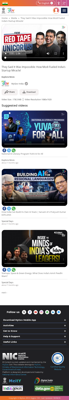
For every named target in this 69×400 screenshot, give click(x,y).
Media (14, 18)
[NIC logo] (16, 356)
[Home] (8, 10)
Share (12, 92)
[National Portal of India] (18, 388)
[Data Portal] (50, 388)
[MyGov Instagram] (41, 312)
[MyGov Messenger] (59, 312)
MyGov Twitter (24, 312)
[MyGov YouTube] (36, 312)
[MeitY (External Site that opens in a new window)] (18, 381)
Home (5, 18)
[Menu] (64, 10)
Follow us (63, 3)
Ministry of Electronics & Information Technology (23, 367)
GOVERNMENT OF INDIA (5, 3)
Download (30, 92)
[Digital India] (50, 381)
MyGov (5, 365)
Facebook (4, 150)
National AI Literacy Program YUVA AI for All (22, 153)
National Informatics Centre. (14, 375)
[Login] (56, 10)
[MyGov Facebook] (30, 312)
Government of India (11, 370)
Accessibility (58, 3)
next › (4, 292)
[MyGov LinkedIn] (53, 312)
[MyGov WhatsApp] (47, 312)
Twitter (9, 150)
